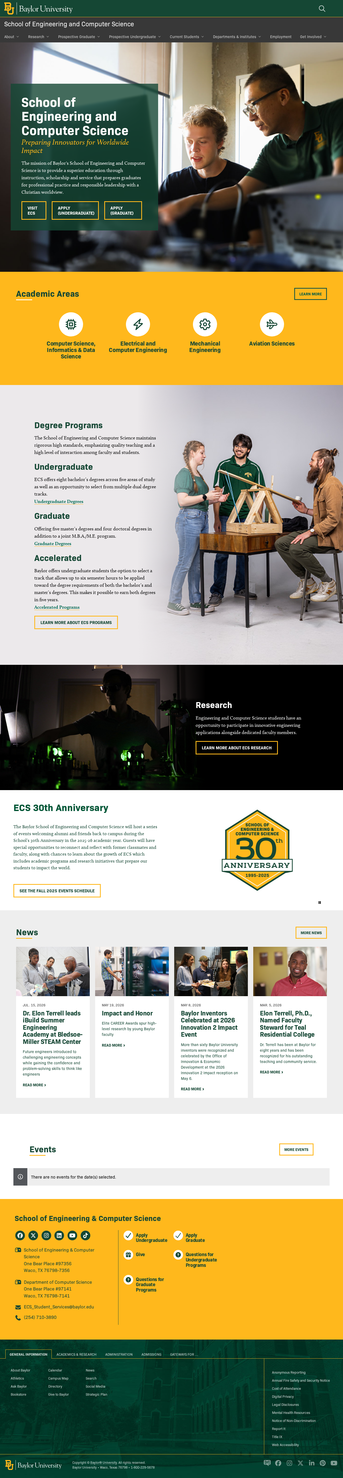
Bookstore (18, 1394)
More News (311, 932)
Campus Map (58, 1378)
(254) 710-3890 (40, 1317)
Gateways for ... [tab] (184, 1354)
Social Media (95, 1386)
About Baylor (20, 1369)
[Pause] (320, 902)
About (9, 36)
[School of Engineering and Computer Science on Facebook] (20, 1235)
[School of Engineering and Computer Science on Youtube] (72, 1235)
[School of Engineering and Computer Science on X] (33, 1235)
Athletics (17, 1378)
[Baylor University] (37, 8)
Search (91, 1378)
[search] (323, 8)
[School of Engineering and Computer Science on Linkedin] (59, 1235)
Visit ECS (32, 210)
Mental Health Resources (291, 1412)
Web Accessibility (285, 1444)
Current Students (184, 36)
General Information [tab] (28, 1354)
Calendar (55, 1369)
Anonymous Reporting (289, 1372)
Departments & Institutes (234, 36)
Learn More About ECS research (237, 747)
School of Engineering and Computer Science (69, 23)
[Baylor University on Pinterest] (321, 1465)
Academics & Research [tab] (76, 1354)
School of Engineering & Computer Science (88, 1217)
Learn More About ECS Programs (76, 622)
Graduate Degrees (52, 543)
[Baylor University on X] (299, 1465)
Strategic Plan (96, 1394)
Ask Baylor (19, 1386)
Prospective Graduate (76, 36)
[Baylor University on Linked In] (310, 1465)
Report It (278, 1428)
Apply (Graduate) (121, 210)
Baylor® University (103, 1462)
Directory (55, 1386)
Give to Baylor (58, 1394)
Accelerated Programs (57, 607)
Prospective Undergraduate (132, 36)
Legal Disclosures (285, 1404)
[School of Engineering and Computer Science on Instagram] (46, 1235)
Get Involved (311, 36)
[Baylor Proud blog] (266, 1465)
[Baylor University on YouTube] (332, 1465)
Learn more (310, 293)
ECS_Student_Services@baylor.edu (59, 1306)
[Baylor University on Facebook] (277, 1465)
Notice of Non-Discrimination (294, 1420)
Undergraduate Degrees (58, 501)
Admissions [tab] (151, 1354)
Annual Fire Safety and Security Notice (301, 1380)
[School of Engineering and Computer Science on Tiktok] (85, 1235)
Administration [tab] (119, 1354)
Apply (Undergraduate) (76, 210)
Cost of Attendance (286, 1388)
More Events (296, 1149)
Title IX (277, 1436)
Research (36, 36)
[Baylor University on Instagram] (288, 1465)
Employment (281, 36)
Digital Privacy (283, 1396)
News (90, 1369)
